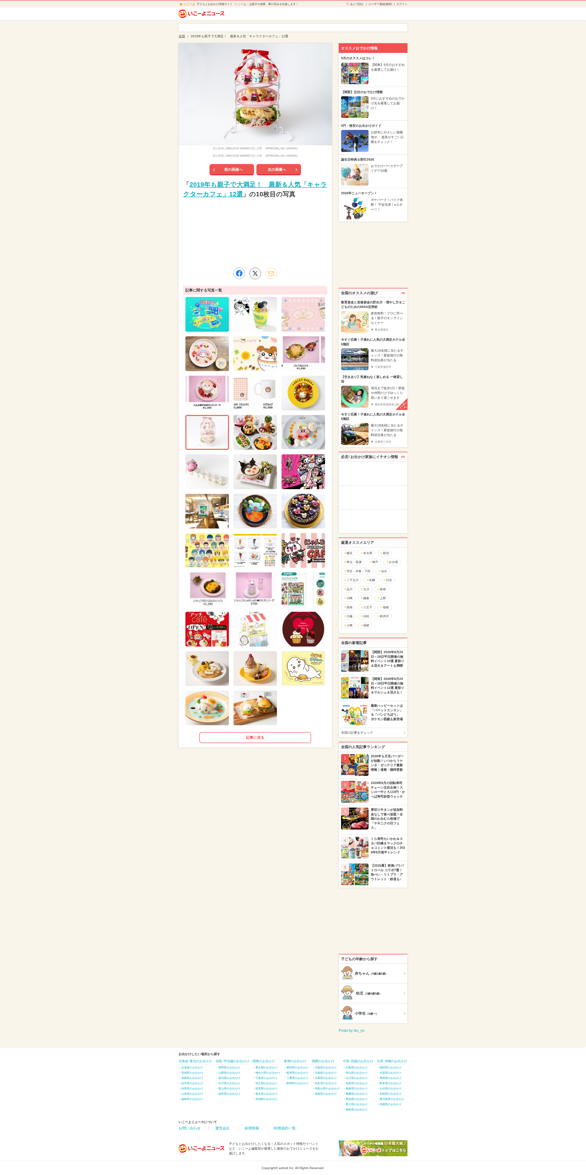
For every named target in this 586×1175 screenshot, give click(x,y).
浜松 (366, 616)
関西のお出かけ (323, 1061)
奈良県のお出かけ (326, 1083)
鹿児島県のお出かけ (392, 1099)
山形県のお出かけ (192, 1093)
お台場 (393, 562)
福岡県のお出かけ (391, 1067)
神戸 (375, 562)
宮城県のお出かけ (192, 1072)
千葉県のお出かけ (266, 1078)
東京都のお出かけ (266, 1067)
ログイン (401, 4)
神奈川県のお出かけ (267, 1072)
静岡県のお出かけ (298, 1083)
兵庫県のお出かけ (326, 1078)
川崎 (350, 598)
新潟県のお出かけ (229, 1078)
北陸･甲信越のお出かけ (232, 1061)
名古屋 (367, 553)
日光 (389, 580)
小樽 (350, 625)
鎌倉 (366, 598)
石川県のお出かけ (229, 1083)
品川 (350, 589)
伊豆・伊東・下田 (358, 571)
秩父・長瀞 (354, 562)
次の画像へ (277, 169)
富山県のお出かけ (229, 1088)
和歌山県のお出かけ (327, 1088)
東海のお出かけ (295, 1061)
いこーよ (189, 4)
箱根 (386, 607)
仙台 (384, 571)
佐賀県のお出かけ (391, 1072)
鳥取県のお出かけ (357, 1083)
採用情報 (251, 1128)
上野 (383, 598)
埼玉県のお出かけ (266, 1083)
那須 (386, 553)
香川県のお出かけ (357, 1104)
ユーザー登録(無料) (380, 4)
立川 (366, 589)
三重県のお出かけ (298, 1078)
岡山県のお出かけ (357, 1072)
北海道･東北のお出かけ (195, 1061)
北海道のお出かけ (192, 1067)
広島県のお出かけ (357, 1067)
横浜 (350, 553)
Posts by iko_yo (351, 1030)
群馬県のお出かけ (266, 1088)
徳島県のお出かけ (357, 1109)
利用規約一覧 (285, 1128)
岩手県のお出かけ (192, 1083)
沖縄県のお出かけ (391, 1104)
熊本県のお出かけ (391, 1083)
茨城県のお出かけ (266, 1099)
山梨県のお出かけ (229, 1072)
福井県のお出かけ (229, 1093)
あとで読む (357, 4)
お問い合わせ (190, 1128)
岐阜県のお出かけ (298, 1072)
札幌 (372, 580)
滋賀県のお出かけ (326, 1093)
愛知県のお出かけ (298, 1067)
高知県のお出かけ (357, 1099)
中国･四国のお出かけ (358, 1061)
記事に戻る (255, 737)
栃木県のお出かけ (266, 1093)
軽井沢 (384, 616)
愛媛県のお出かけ (357, 1093)
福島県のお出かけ (192, 1099)
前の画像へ (233, 169)
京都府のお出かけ (326, 1072)
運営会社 (222, 1128)
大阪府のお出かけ (326, 1067)
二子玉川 (352, 580)
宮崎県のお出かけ (391, 1093)
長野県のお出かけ (229, 1067)
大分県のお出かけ (391, 1088)
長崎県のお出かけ (391, 1078)
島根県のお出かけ (357, 1088)
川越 (350, 616)
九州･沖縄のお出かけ (392, 1061)
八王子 (367, 607)
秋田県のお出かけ (192, 1088)
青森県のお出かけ (192, 1078)
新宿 (383, 589)
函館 (366, 625)
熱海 (350, 607)
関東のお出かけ (264, 1061)
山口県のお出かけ (357, 1078)
